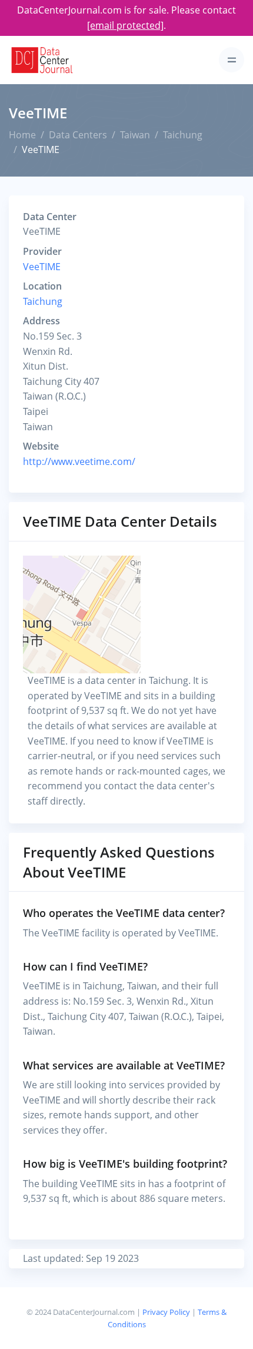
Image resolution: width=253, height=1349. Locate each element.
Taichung (182, 134)
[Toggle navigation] (231, 59)
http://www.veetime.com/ (79, 461)
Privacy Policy (166, 1312)
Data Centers (78, 134)
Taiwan (135, 134)
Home (22, 134)
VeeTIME (42, 266)
